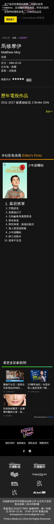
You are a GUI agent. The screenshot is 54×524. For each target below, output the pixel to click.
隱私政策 (32, 443)
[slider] (18, 79)
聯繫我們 (43, 443)
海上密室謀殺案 (17, 228)
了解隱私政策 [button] (34, 11)
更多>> (49, 111)
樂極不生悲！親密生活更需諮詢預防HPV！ (14, 386)
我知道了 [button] (10, 19)
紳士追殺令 (15, 236)
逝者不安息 (15, 240)
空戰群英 (14, 208)
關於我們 (10, 443)
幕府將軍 (17, 203)
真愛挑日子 (15, 212)
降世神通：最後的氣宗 (21, 224)
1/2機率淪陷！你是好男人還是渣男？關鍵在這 (38, 386)
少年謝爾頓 (15, 232)
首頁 (14, 38)
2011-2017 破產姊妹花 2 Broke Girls (25, 102)
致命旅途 (14, 220)
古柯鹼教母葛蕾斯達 (20, 216)
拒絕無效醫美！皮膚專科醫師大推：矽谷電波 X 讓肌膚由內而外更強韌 (14, 410)
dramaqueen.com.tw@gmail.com (27, 514)
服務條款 (21, 443)
